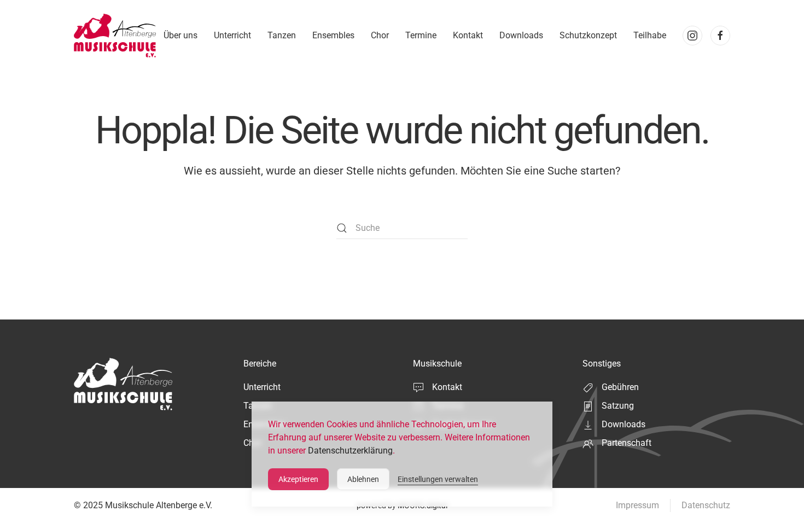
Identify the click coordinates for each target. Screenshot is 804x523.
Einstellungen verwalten (438, 479)
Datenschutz (705, 505)
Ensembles (333, 35)
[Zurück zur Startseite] (115, 35)
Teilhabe (649, 35)
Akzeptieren (298, 479)
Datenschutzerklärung (350, 450)
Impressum (637, 505)
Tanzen (281, 35)
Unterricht (232, 35)
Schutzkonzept (588, 35)
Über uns (180, 35)
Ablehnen (363, 479)
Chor (380, 35)
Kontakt (468, 35)
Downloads (521, 35)
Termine (420, 35)
